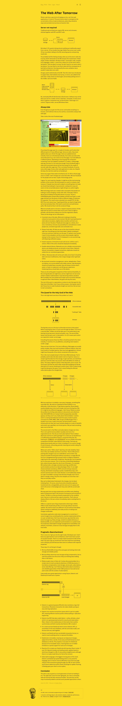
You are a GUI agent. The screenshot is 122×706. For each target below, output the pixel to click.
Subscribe (70, 692)
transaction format (71, 633)
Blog (42, 4)
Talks (49, 4)
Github (51, 696)
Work (45, 4)
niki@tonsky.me (66, 696)
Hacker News (58, 683)
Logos (53, 4)
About (58, 4)
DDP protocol (65, 569)
